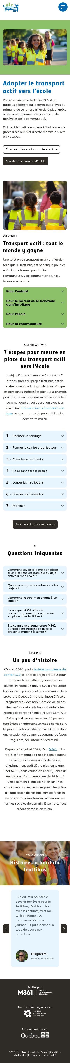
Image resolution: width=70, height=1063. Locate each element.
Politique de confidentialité (42, 1055)
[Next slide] (64, 928)
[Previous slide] (6, 928)
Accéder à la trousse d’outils (25, 161)
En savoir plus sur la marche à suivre (31, 149)
